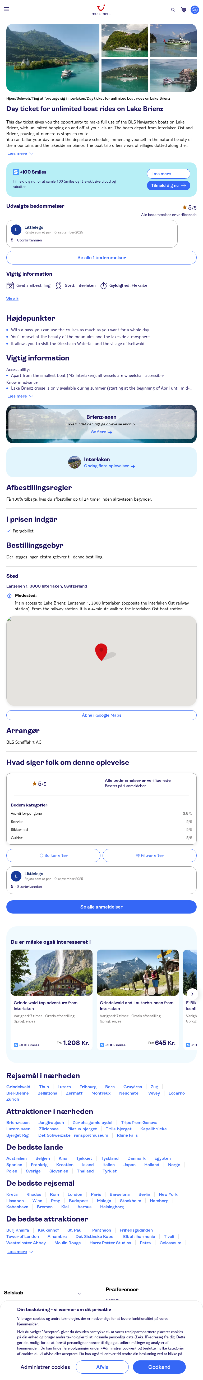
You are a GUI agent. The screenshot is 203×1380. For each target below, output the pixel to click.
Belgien (42, 1158)
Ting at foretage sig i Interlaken (58, 98)
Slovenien (58, 1171)
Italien (109, 1164)
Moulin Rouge (67, 1242)
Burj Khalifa (17, 1230)
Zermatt (74, 1093)
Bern (110, 1086)
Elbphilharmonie (139, 1236)
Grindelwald (18, 1086)
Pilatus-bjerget (82, 1128)
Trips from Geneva (139, 1122)
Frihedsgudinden (136, 1230)
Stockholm (130, 1200)
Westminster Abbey (26, 1242)
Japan (129, 1164)
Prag (55, 1200)
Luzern (64, 1086)
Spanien (14, 1164)
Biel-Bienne (17, 1093)
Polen (11, 1171)
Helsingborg (112, 1206)
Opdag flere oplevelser (106, 465)
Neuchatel (129, 1093)
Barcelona (120, 1194)
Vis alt (12, 298)
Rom (54, 1194)
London (75, 1194)
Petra (145, 1242)
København (17, 1206)
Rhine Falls (127, 1135)
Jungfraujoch (51, 1122)
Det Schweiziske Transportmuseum (73, 1135)
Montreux (100, 1093)
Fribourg (88, 1086)
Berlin (144, 1194)
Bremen (45, 1206)
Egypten (162, 1158)
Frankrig (39, 1164)
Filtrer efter (152, 855)
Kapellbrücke (153, 1128)
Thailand (85, 1171)
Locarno (177, 1093)
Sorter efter (56, 855)
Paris (96, 1194)
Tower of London (22, 1236)
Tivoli (169, 1236)
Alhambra (57, 1236)
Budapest (78, 1200)
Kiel (65, 1206)
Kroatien (64, 1164)
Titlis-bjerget (119, 1128)
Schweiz (23, 98)
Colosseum (170, 1242)
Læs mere (17, 153)
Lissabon (15, 1200)
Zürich (12, 1099)
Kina (63, 1158)
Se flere (98, 431)
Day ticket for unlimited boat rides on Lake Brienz (128, 98)
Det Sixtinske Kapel (95, 1236)
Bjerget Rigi (18, 1135)
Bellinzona (47, 1093)
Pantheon (101, 1230)
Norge (174, 1164)
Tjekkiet (84, 1158)
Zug (154, 1086)
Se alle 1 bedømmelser (101, 257)
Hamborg (159, 1200)
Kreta (12, 1194)
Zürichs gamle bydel (92, 1122)
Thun (44, 1086)
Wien (37, 1200)
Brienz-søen (101, 417)
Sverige (33, 1171)
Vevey (154, 1093)
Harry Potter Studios (110, 1242)
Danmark (136, 1158)
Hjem (10, 98)
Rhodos (33, 1194)
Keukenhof (48, 1230)
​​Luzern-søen (18, 1128)
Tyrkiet (110, 1171)
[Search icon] (173, 10)
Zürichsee (49, 1128)
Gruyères (132, 1086)
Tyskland (110, 1158)
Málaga (104, 1200)
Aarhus (84, 1206)
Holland (151, 1164)
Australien (16, 1158)
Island (88, 1164)
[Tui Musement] (101, 10)
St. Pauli (75, 1230)
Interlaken (97, 459)
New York (168, 1194)
